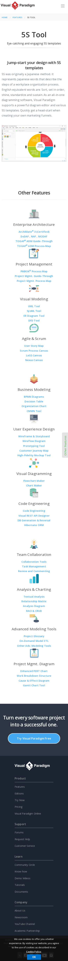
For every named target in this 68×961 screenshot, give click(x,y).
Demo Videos (22, 878)
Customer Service (25, 845)
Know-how (21, 871)
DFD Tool (34, 320)
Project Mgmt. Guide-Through (34, 276)
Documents (21, 891)
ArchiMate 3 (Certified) (34, 231)
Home (5, 17)
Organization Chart (34, 406)
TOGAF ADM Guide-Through (34, 241)
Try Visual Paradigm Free (34, 738)
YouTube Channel (25, 924)
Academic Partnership (27, 930)
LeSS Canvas (34, 355)
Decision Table (34, 401)
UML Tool (34, 306)
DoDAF (25, 236)
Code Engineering (34, 510)
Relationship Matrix (33, 601)
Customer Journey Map (33, 450)
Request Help (22, 839)
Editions (19, 793)
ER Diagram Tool (34, 315)
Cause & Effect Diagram (34, 680)
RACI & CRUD (34, 611)
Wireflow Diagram (34, 441)
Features (17, 17)
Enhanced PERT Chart (34, 671)
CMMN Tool (34, 411)
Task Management (34, 566)
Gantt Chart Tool (34, 685)
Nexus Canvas (34, 360)
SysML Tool (34, 311)
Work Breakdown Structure (34, 675)
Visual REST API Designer (34, 515)
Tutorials (20, 885)
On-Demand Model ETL (34, 641)
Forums (19, 832)
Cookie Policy (33, 951)
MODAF (42, 236)
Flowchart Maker (34, 480)
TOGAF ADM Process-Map (34, 246)
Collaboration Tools (33, 561)
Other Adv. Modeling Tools (34, 645)
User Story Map (34, 345)
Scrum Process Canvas (34, 350)
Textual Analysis (34, 596)
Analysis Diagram (34, 606)
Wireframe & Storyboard (34, 436)
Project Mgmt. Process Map (34, 281)
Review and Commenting (34, 571)
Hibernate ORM (34, 525)
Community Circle (25, 864)
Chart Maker (34, 485)
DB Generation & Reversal (34, 520)
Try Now (20, 800)
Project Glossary (34, 636)
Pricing (18, 806)
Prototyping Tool (34, 446)
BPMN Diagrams (34, 396)
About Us (20, 910)
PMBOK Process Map (34, 271)
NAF (34, 236)
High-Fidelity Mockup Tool (34, 455)
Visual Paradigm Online (28, 813)
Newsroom (21, 917)
